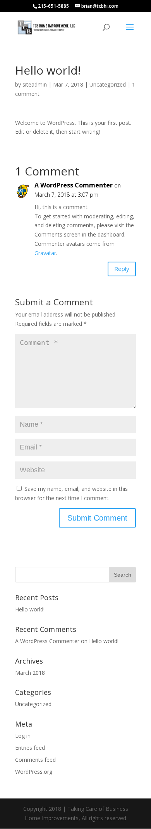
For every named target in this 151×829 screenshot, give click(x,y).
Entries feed (30, 747)
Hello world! (30, 609)
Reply (121, 268)
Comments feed (35, 759)
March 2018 (30, 672)
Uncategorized (107, 84)
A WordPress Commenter (73, 185)
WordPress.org (33, 771)
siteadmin (34, 84)
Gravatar (45, 253)
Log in (23, 735)
